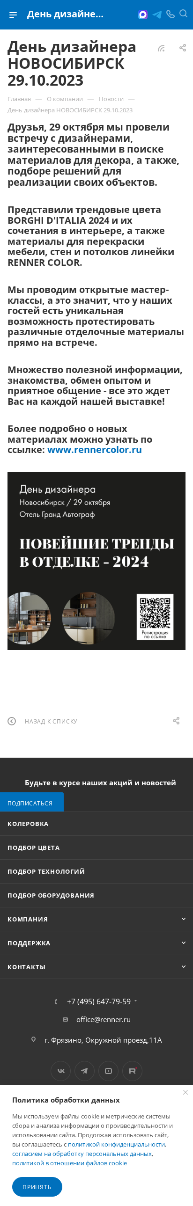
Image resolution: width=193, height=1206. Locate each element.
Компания (27, 919)
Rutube (132, 1071)
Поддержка (29, 943)
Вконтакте (61, 1071)
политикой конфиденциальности (116, 1144)
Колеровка (28, 823)
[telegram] (157, 14)
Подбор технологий (46, 871)
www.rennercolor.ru (94, 449)
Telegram (84, 1071)
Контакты (26, 967)
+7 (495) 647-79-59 (99, 1001)
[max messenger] (143, 14)
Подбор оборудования (51, 895)
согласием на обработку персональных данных (82, 1153)
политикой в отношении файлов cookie (69, 1163)
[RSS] (161, 47)
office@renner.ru (103, 1019)
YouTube (108, 1071)
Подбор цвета (33, 847)
